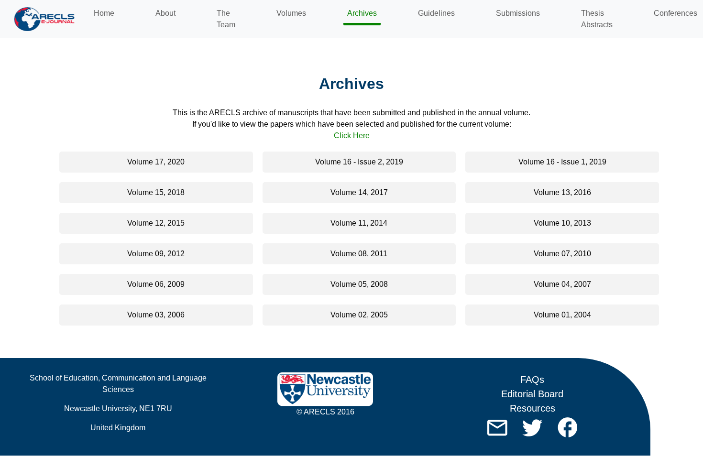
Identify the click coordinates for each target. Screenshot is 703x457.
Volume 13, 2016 (562, 192)
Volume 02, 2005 (359, 315)
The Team (226, 19)
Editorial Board (532, 394)
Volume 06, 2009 (156, 284)
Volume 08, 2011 (358, 254)
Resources (532, 408)
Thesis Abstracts (597, 19)
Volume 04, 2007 (562, 284)
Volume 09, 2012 (156, 254)
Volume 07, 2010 (562, 254)
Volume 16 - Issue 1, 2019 (562, 162)
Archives (362, 13)
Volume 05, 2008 (359, 284)
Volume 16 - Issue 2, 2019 (359, 162)
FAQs (532, 379)
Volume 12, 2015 (156, 223)
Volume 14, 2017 (359, 192)
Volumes (291, 13)
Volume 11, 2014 (358, 223)
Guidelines (436, 13)
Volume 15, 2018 (156, 192)
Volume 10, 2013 (562, 223)
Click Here (352, 135)
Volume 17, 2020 (156, 162)
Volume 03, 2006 (156, 315)
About (165, 13)
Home (104, 13)
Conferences (675, 13)
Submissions (518, 13)
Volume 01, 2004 (562, 315)
